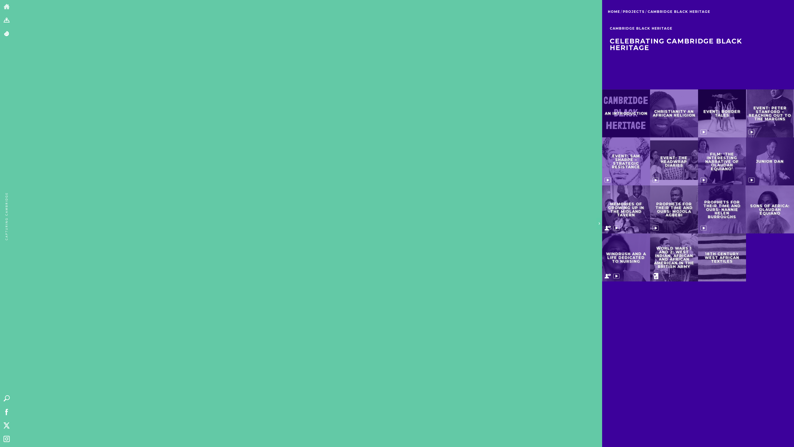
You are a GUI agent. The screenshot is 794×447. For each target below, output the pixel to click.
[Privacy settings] (6, 34)
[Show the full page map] (6, 20)
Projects (634, 12)
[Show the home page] (6, 7)
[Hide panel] (599, 223)
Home (614, 12)
